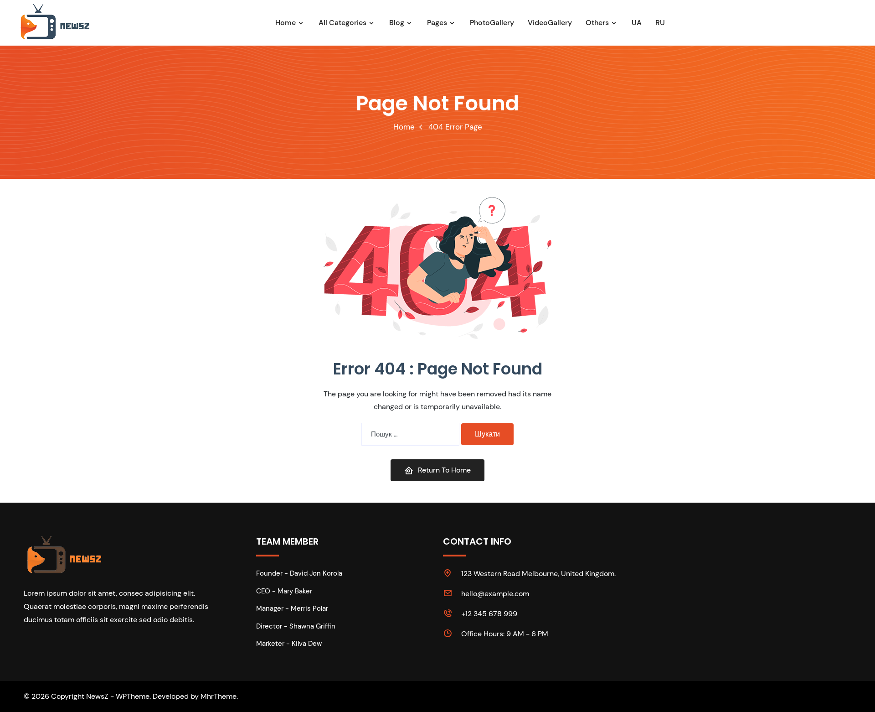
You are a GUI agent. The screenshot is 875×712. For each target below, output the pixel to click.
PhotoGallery (492, 22)
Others (597, 22)
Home (285, 22)
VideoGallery (550, 22)
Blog (396, 22)
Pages (437, 22)
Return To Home (444, 470)
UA (637, 22)
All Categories (342, 22)
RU (660, 22)
